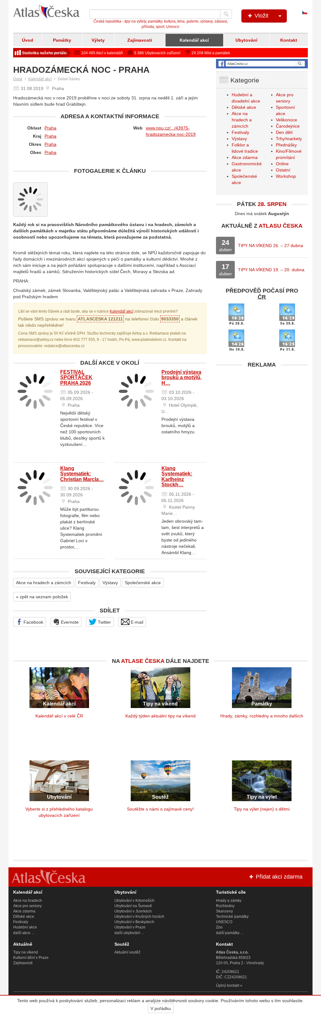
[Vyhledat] (226, 14)
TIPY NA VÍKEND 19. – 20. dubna (271, 269)
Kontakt (288, 40)
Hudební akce (25, 927)
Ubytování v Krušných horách (139, 916)
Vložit (260, 16)
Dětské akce (244, 107)
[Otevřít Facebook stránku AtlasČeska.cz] (262, 63)
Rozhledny (225, 906)
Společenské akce (143, 582)
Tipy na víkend (25, 952)
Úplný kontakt (227, 985)
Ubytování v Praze (129, 927)
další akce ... (23, 933)
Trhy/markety (289, 138)
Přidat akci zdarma (278, 877)
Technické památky (232, 916)
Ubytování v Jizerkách (133, 911)
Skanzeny (224, 911)
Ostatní (283, 169)
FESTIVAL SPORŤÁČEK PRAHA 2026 (76, 377)
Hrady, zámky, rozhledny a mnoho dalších (261, 715)
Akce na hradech (27, 900)
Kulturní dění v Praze (31, 957)
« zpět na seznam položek (42, 596)
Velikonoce (286, 119)
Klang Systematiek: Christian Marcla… (82, 474)
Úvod (27, 40)
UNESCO (224, 922)
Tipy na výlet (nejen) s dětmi (262, 808)
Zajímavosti (139, 40)
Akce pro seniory (27, 906)
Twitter (104, 622)
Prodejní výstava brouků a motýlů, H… (181, 377)
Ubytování (246, 40)
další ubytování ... (129, 933)
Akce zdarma (245, 157)
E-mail (136, 622)
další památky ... (229, 933)
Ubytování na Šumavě (133, 906)
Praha (50, 127)
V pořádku (160, 1008)
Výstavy (110, 582)
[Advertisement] (262, 410)
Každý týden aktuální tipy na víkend (160, 715)
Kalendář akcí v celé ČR (59, 715)
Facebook (32, 622)
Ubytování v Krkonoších (134, 900)
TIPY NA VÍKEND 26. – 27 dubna (270, 245)
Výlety (98, 40)
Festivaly (87, 582)
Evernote (69, 622)
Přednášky (286, 144)
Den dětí (284, 132)
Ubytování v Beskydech (134, 922)
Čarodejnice (288, 126)
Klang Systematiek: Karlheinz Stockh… (176, 477)
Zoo (219, 927)
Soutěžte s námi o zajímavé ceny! (160, 808)
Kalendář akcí (194, 40)
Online (282, 163)
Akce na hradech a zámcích (43, 582)
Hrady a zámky (228, 900)
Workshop (286, 176)
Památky (62, 40)
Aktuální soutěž (127, 952)
